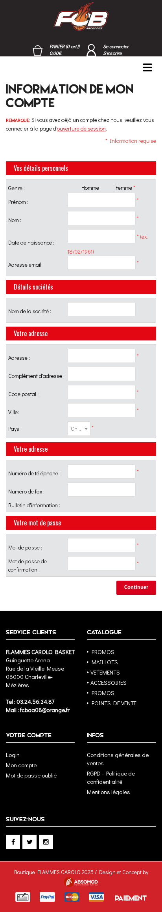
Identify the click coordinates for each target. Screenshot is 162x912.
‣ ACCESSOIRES (107, 682)
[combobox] (78, 428)
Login (13, 755)
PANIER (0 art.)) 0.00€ (64, 49)
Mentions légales (108, 792)
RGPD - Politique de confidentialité (111, 777)
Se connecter (116, 46)
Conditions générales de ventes (118, 759)
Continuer (136, 588)
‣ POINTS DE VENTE (111, 703)
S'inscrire (112, 53)
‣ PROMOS (100, 652)
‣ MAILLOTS (102, 662)
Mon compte (21, 765)
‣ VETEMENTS (103, 672)
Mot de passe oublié (31, 775)
